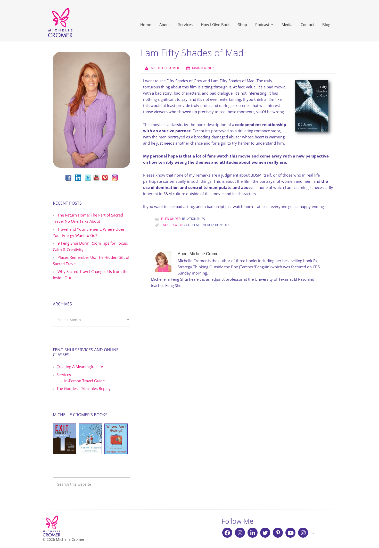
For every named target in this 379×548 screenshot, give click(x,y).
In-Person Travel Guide (84, 380)
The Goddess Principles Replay (83, 388)
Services (63, 374)
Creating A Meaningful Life (79, 366)
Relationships (193, 219)
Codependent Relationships (207, 225)
